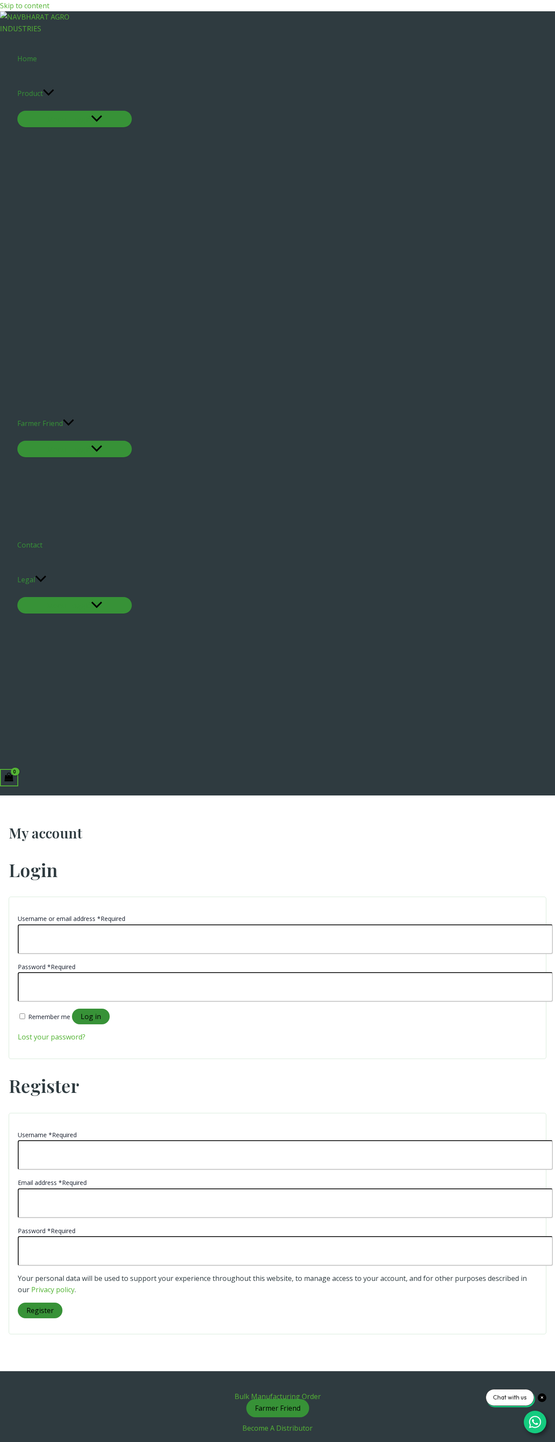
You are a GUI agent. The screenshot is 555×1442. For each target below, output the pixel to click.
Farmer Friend (40, 423)
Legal (26, 579)
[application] (48, 93)
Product (30, 93)
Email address (52, 1182)
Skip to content (24, 5)
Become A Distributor (277, 1428)
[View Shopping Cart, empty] (9, 777)
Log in (91, 1016)
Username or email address (71, 918)
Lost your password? (51, 1037)
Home (27, 58)
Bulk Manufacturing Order (278, 1396)
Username (47, 1135)
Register (40, 1310)
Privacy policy (53, 1289)
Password (46, 967)
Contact (29, 545)
